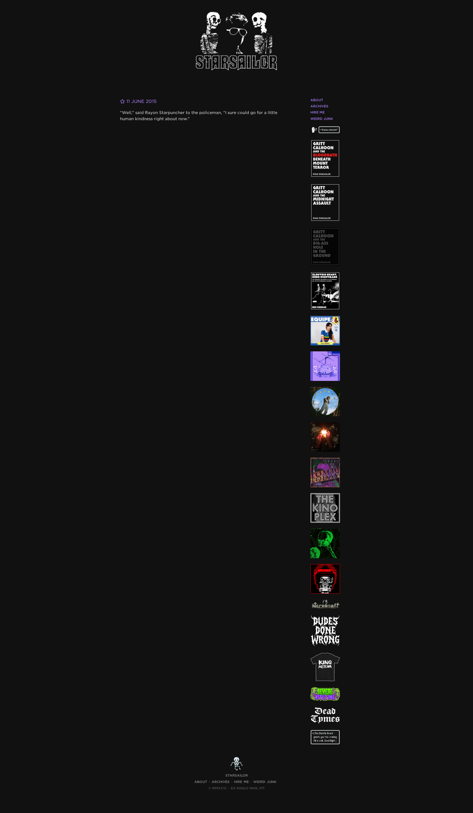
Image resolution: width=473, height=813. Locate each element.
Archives (319, 106)
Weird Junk (321, 119)
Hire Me (317, 112)
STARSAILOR (236, 775)
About (316, 100)
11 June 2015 (141, 101)
